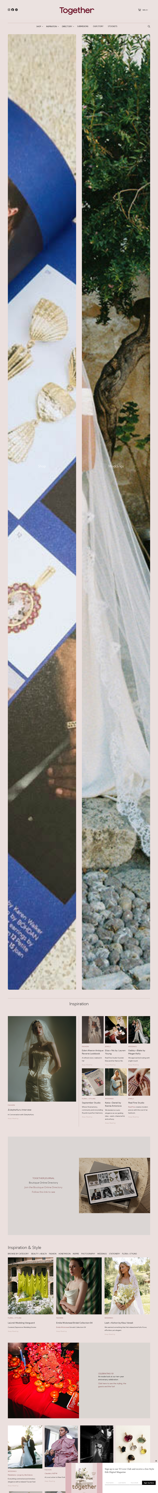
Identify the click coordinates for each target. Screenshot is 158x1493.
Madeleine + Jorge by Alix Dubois (20, 1475)
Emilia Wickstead (62, 1327)
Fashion (11, 1105)
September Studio (91, 1102)
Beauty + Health (39, 1254)
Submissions (82, 26)
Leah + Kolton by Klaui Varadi (119, 1322)
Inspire (76, 1254)
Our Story (98, 26)
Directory (67, 26)
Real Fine (131, 1107)
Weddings (132, 1046)
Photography (88, 1254)
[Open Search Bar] (149, 26)
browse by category (18, 1254)
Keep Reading (13, 1118)
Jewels (108, 1046)
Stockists (112, 26)
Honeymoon (65, 1254)
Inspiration (51, 26)
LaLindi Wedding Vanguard (21, 1322)
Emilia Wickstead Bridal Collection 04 (74, 1322)
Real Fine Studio (136, 1102)
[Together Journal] (77, 10)
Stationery (114, 1254)
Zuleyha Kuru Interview (19, 1109)
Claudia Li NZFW (51, 1473)
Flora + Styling (89, 1099)
